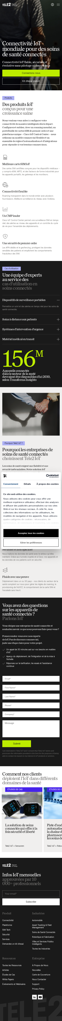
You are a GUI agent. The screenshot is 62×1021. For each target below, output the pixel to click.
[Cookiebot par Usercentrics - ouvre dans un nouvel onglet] (46, 476)
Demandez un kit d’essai (13, 944)
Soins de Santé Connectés (43, 932)
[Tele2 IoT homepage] (9, 4)
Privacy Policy (38, 989)
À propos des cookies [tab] (47, 484)
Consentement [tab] (10, 484)
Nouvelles (36, 970)
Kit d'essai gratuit (31, 81)
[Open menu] (58, 4)
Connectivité (7, 920)
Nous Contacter (39, 979)
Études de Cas (8, 975)
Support (35, 984)
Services (6, 939)
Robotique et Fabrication (43, 937)
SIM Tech (6, 930)
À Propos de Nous (40, 965)
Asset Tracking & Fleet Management (42, 926)
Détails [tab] (27, 484)
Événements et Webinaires (13, 984)
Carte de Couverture (41, 975)
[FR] (52, 4)
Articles (5, 970)
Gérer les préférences (31, 542)
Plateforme (7, 925)
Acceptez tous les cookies (31, 533)
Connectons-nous (31, 73)
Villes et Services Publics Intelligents (42, 942)
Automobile (37, 920)
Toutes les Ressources (11, 965)
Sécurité (6, 934)
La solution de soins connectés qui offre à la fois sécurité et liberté (21, 828)
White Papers (8, 979)
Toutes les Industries (41, 949)
